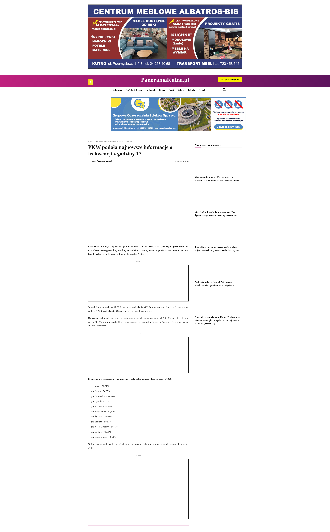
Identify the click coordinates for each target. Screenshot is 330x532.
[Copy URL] (114, 238)
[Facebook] (90, 82)
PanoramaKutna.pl (104, 161)
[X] (96, 238)
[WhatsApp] (102, 238)
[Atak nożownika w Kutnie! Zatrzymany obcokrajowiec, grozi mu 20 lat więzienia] (218, 267)
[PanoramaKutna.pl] (90, 161)
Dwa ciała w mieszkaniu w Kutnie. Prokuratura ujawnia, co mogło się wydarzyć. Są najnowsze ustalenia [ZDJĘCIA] (217, 320)
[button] (92, 36)
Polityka (90, 141)
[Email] (108, 238)
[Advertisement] (138, 283)
